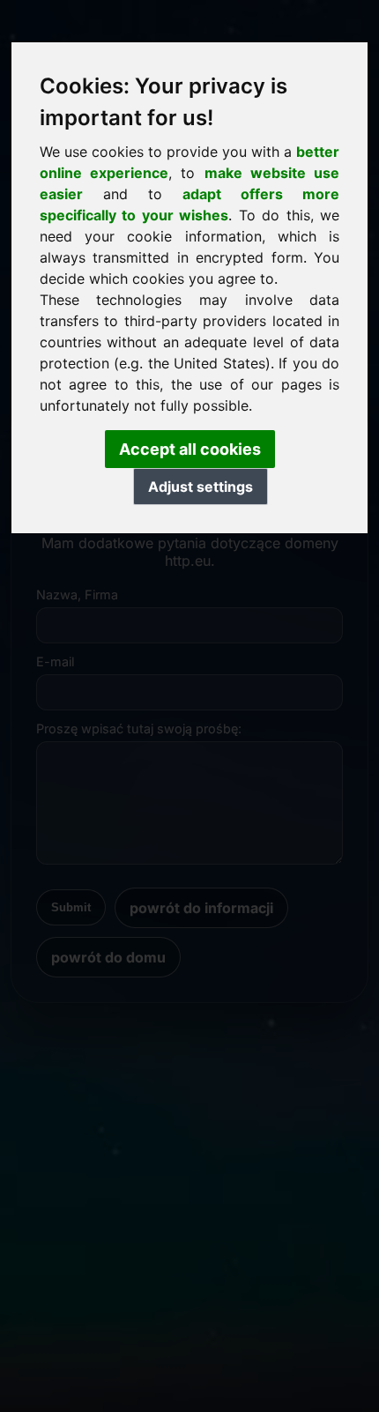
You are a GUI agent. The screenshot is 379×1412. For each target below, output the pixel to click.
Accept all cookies (190, 449)
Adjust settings (200, 486)
